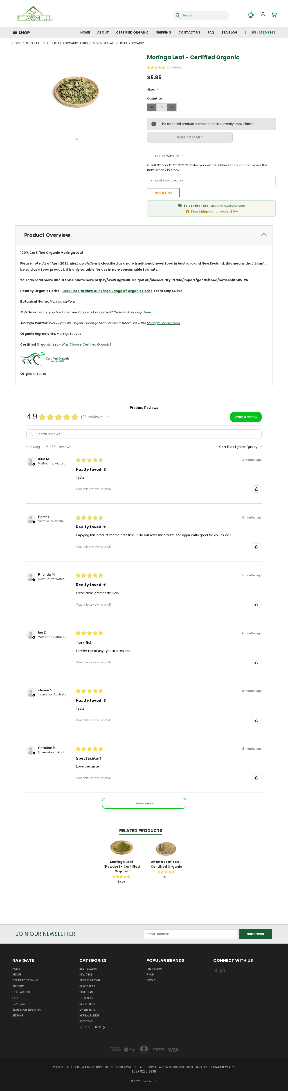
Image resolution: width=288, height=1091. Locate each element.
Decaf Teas (87, 1004)
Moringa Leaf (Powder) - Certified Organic (122, 867)
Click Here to (73, 291)
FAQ (210, 32)
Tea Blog (229, 32)
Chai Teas (86, 998)
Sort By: (225, 446)
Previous (276, 1076)
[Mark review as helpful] (256, 489)
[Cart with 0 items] (274, 15)
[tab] (144, 235)
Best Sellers (88, 969)
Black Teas (87, 986)
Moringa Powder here (163, 323)
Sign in (17, 1010)
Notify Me (163, 192)
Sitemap (17, 1015)
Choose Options (121, 851)
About (103, 32)
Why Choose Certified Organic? (87, 344)
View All (152, 980)
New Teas (85, 974)
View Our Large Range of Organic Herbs (118, 291)
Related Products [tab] (140, 831)
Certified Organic (132, 32)
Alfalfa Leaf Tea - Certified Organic (166, 864)
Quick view (122, 843)
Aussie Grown (89, 980)
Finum (150, 974)
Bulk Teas (86, 992)
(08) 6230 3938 (263, 32)
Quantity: (155, 98)
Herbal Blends (89, 1015)
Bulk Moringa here (137, 312)
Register (34, 1010)
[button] (107, 417)
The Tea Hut (154, 969)
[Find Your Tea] (251, 14)
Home (85, 32)
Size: (152, 89)
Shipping (163, 32)
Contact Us (189, 32)
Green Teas (87, 1010)
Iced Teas (86, 1021)
